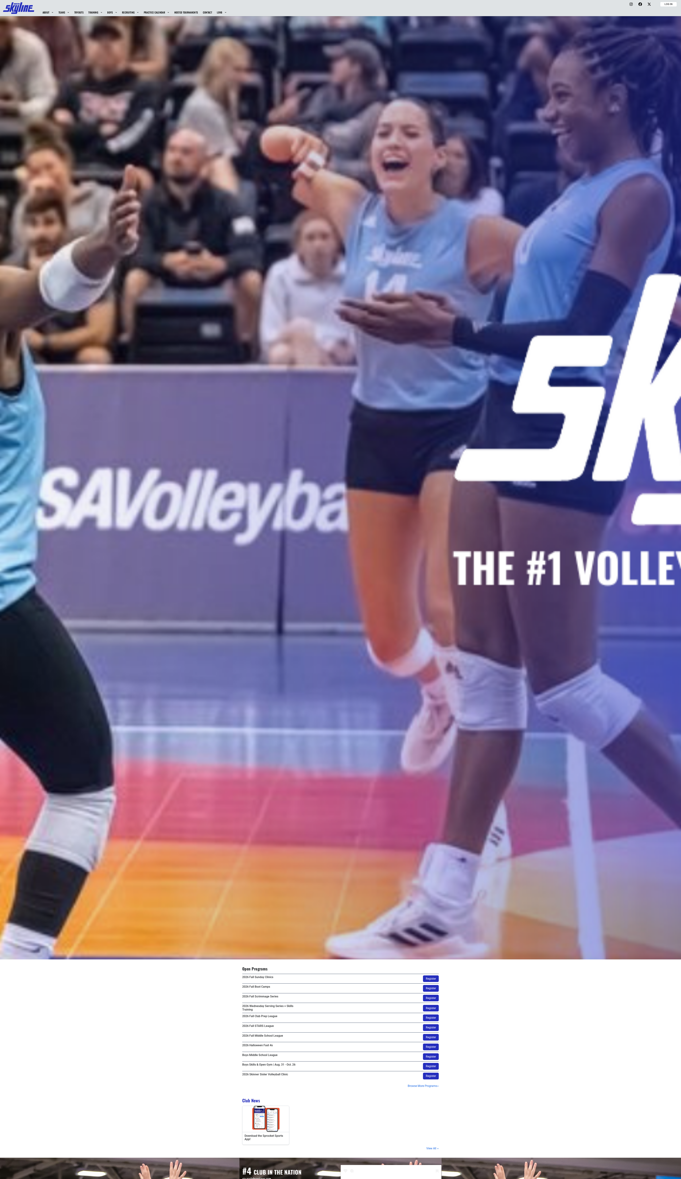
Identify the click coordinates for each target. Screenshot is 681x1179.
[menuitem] (48, 12)
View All (431, 1148)
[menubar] (134, 12)
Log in (668, 4)
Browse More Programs (422, 1086)
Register (431, 978)
